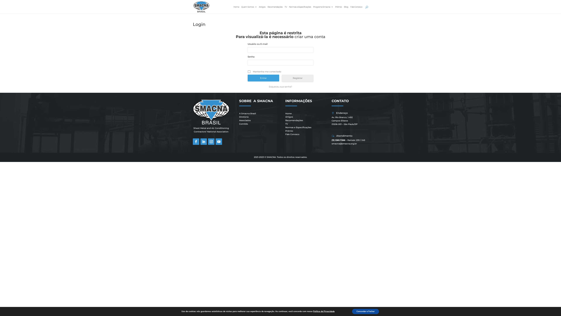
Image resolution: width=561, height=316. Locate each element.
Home (236, 7)
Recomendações (275, 7)
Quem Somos (247, 7)
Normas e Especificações (300, 7)
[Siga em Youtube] (219, 141)
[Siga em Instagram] (211, 141)
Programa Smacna (321, 7)
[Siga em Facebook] (196, 141)
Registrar (298, 78)
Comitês (243, 124)
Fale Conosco (356, 7)
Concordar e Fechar (365, 311)
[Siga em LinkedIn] (203, 141)
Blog (346, 7)
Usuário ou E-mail (257, 44)
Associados (245, 120)
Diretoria (244, 117)
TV (286, 7)
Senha (251, 56)
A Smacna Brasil (247, 113)
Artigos (262, 7)
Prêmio (338, 7)
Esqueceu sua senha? (280, 86)
